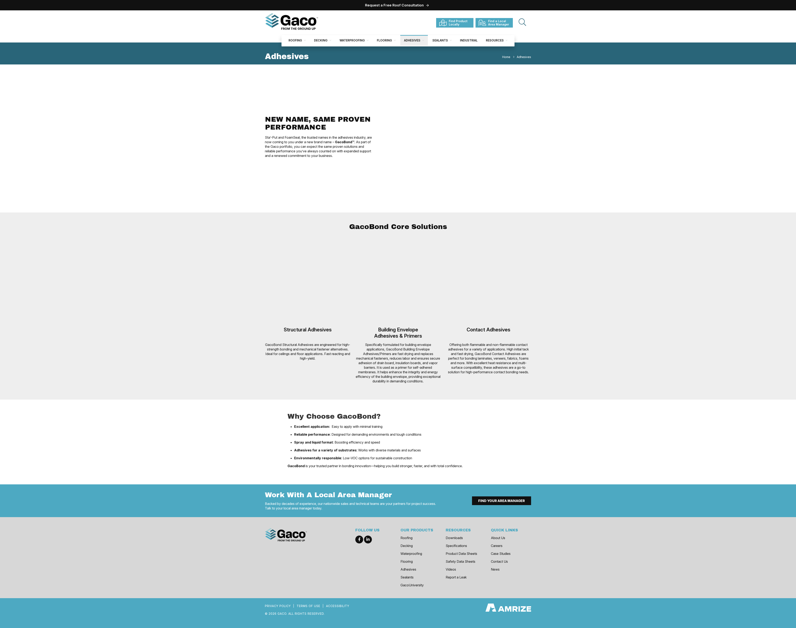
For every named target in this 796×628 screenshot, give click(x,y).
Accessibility (337, 606)
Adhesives (412, 40)
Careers (496, 546)
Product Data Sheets (461, 554)
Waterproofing (353, 40)
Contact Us (499, 561)
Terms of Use (308, 606)
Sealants (440, 40)
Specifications (456, 546)
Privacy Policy (278, 606)
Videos (451, 569)
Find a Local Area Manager (498, 22)
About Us (498, 538)
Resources (495, 40)
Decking (321, 40)
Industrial (469, 40)
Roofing (296, 40)
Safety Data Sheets (460, 561)
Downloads (454, 538)
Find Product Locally (458, 22)
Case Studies (501, 554)
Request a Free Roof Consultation (394, 5)
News (495, 569)
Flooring (385, 40)
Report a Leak (456, 577)
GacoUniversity (412, 585)
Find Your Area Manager (501, 501)
